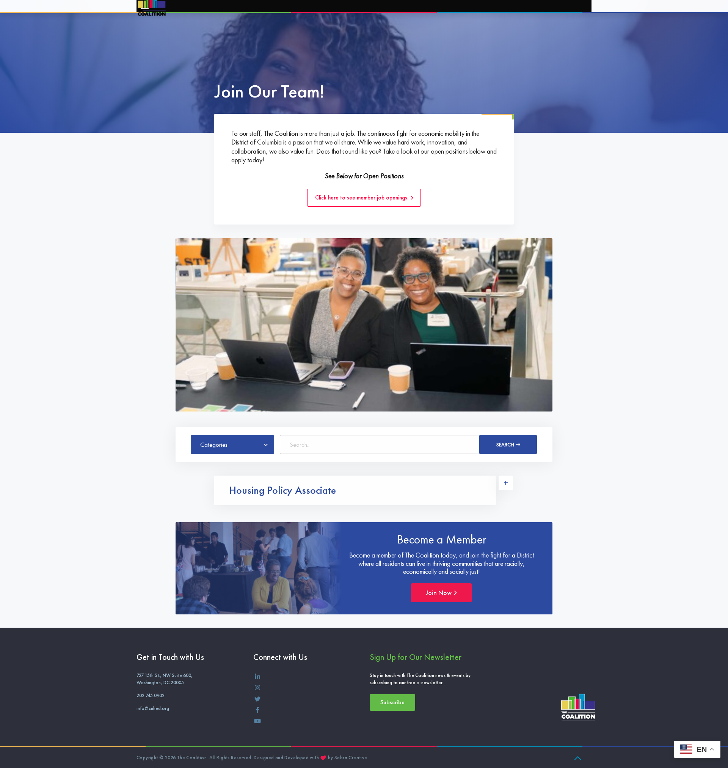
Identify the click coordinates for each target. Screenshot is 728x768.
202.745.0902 (150, 695)
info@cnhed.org (152, 708)
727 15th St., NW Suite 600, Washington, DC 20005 (164, 679)
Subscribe (392, 702)
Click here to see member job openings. (362, 197)
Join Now (439, 592)
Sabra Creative (350, 757)
